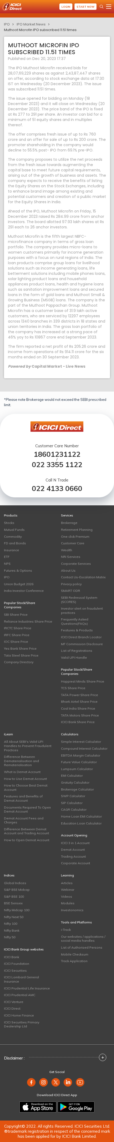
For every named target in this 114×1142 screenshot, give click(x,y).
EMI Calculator (72, 776)
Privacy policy (71, 584)
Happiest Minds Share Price (82, 681)
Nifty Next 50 (13, 917)
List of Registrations (76, 651)
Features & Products (77, 630)
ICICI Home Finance (19, 1015)
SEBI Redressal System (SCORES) (79, 600)
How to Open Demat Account (26, 840)
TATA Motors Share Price (80, 715)
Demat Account (73, 850)
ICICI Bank (11, 957)
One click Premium (75, 537)
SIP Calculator (71, 803)
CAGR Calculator (73, 809)
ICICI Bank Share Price (78, 722)
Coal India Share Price (78, 708)
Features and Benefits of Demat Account (23, 798)
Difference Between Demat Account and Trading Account (26, 831)
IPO (7, 24)
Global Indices (15, 883)
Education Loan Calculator (81, 823)
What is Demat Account (22, 772)
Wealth (66, 550)
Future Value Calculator (79, 762)
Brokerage (69, 523)
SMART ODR (70, 591)
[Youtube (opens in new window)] (80, 1082)
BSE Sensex (13, 903)
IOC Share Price (16, 642)
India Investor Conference (24, 591)
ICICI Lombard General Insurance (21, 979)
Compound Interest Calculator (84, 748)
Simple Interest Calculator (81, 742)
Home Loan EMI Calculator (81, 816)
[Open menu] (109, 6)
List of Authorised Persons (81, 947)
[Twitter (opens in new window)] (55, 1082)
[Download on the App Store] (37, 1107)
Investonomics (72, 910)
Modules (67, 903)
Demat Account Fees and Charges (23, 820)
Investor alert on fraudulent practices (82, 610)
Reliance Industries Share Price (28, 621)
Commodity (13, 537)
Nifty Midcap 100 (16, 910)
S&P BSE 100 (14, 896)
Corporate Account (75, 863)
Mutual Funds (14, 530)
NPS (7, 564)
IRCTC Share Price (17, 628)
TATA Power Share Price (79, 695)
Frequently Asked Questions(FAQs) (74, 621)
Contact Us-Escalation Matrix (83, 577)
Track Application (74, 961)
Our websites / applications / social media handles (83, 939)
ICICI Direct (12, 1008)
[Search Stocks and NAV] (101, 6)
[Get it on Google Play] (76, 1107)
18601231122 (57, 454)
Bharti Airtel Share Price (79, 702)
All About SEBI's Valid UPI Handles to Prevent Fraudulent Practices (27, 746)
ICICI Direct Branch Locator (81, 637)
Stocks (9, 523)
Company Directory (18, 662)
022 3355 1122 (57, 464)
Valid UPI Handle (74, 657)
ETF (7, 557)
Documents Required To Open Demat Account (27, 809)
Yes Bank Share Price (20, 648)
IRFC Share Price (16, 635)
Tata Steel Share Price (21, 655)
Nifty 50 (9, 937)
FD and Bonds (15, 543)
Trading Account (73, 856)
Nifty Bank (11, 930)
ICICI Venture (13, 1002)
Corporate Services (76, 564)
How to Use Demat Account (25, 779)
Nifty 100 (10, 924)
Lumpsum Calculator (77, 769)
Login (66, 6)
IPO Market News (31, 24)
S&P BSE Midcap (17, 890)
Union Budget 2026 (18, 584)
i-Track (66, 930)
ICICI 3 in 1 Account (75, 843)
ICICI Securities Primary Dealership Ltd (21, 1024)
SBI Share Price (16, 614)
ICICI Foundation (16, 964)
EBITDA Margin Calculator (80, 755)
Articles (67, 883)
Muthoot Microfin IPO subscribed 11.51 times (40, 30)
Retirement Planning (77, 530)
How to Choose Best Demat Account (25, 787)
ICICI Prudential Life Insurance (27, 988)
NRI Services (70, 557)
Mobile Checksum (74, 954)
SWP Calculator (73, 796)
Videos (66, 896)
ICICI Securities (15, 970)
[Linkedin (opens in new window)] (68, 1082)
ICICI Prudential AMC (19, 995)
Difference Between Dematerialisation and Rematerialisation (21, 761)
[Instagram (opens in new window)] (43, 1082)
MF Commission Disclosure (82, 644)
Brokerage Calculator (77, 789)
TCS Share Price (73, 688)
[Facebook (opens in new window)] (31, 1082)
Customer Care (72, 543)
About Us (68, 570)
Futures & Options (18, 570)
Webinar (67, 890)
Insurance (11, 550)
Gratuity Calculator (75, 782)
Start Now (85, 6)
